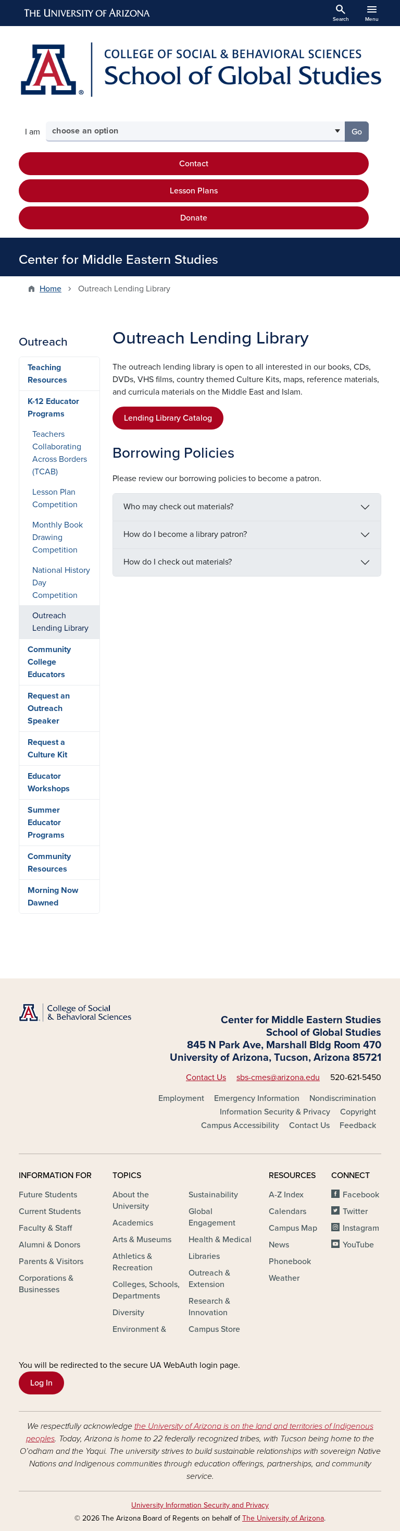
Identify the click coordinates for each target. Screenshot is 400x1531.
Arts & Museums (142, 1239)
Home (50, 289)
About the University (131, 1200)
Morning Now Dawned (53, 896)
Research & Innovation (209, 1307)
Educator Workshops (49, 782)
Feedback (358, 1125)
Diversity (128, 1312)
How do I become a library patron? (185, 534)
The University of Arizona (283, 1518)
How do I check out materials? (177, 562)
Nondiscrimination (342, 1098)
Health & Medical (220, 1239)
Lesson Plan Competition (55, 498)
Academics (133, 1223)
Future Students (48, 1195)
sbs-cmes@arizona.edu (278, 1077)
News (279, 1245)
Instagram (361, 1228)
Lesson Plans (194, 191)
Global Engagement (212, 1217)
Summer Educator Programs (46, 822)
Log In (41, 1383)
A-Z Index (286, 1195)
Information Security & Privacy (275, 1112)
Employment (181, 1098)
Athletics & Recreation (133, 1262)
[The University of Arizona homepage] (87, 13)
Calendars (287, 1211)
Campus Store (214, 1329)
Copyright (358, 1112)
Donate (193, 218)
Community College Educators (49, 662)
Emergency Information (256, 1098)
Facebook (361, 1195)
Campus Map (293, 1228)
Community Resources (49, 862)
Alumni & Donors (49, 1245)
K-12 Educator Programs (53, 407)
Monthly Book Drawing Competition (57, 537)
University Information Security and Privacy (200, 1505)
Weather (284, 1278)
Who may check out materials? (178, 506)
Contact (193, 163)
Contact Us (206, 1077)
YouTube (358, 1245)
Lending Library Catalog (168, 418)
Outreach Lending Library (60, 621)
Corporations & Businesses (46, 1284)
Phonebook (290, 1261)
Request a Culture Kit (47, 748)
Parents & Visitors (51, 1261)
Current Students (50, 1211)
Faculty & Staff (45, 1228)
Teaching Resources (47, 373)
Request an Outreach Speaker (49, 708)
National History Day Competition (61, 583)
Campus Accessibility (240, 1125)
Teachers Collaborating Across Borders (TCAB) (59, 453)
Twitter (355, 1211)
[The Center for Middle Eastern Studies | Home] (200, 69)
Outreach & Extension (209, 1279)
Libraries (204, 1256)
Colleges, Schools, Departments (146, 1290)
